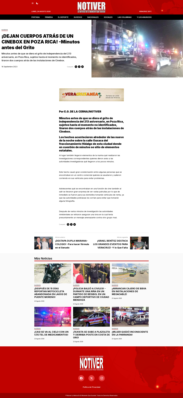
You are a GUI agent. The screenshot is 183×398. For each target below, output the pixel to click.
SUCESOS (78, 17)
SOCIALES (108, 17)
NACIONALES (93, 17)
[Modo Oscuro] (37, 3)
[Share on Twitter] (76, 66)
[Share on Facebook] (79, 66)
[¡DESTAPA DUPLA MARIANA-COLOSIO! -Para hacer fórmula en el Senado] (43, 243)
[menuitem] (91, 387)
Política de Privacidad (91, 387)
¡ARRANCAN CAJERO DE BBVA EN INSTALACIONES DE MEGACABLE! (129, 291)
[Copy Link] (82, 66)
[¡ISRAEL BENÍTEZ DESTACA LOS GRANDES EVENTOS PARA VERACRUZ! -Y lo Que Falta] (139, 243)
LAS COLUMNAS (125, 17)
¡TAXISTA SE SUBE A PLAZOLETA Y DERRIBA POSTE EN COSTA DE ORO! (91, 334)
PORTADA (35, 17)
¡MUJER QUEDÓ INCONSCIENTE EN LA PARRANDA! (130, 333)
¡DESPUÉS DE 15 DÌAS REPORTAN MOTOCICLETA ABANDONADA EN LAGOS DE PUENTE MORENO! (50, 292)
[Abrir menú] (32, 3)
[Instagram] (102, 378)
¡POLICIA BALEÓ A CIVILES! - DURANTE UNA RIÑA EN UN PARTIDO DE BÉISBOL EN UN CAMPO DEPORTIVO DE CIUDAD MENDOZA (91, 294)
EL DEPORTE (63, 17)
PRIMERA (49, 17)
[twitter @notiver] (91, 378)
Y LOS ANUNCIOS (144, 17)
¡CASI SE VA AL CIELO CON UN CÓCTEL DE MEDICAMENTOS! (51, 333)
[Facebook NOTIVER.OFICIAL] (81, 378)
